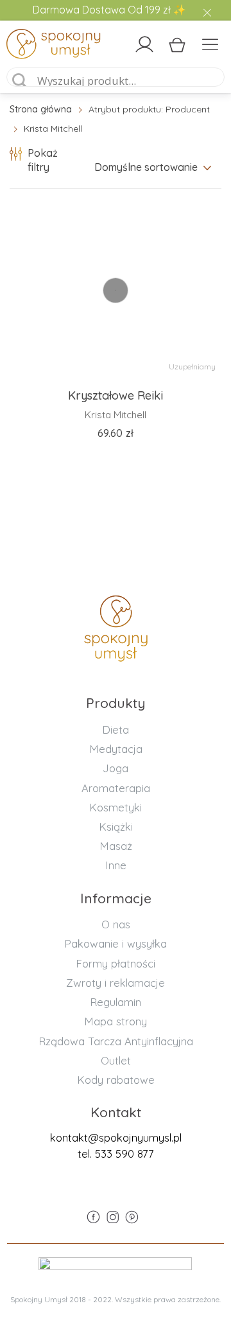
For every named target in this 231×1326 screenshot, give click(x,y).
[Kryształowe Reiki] (115, 290)
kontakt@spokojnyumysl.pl (116, 1137)
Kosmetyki (115, 807)
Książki (116, 826)
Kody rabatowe (116, 1079)
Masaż (115, 846)
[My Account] (144, 44)
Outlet (116, 1060)
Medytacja (115, 749)
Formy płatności (115, 963)
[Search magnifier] (20, 81)
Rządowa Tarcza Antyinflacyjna (115, 1041)
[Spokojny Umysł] (32, 46)
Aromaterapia (115, 788)
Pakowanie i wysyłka (115, 943)
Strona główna (41, 109)
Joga (115, 768)
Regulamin (115, 1002)
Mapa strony (115, 1021)
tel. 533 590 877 (116, 1153)
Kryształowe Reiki (115, 395)
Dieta (115, 729)
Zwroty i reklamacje (115, 982)
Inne (115, 865)
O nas (115, 924)
